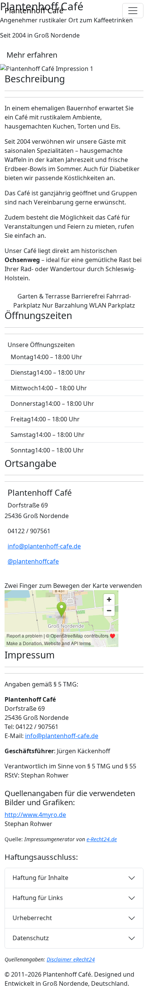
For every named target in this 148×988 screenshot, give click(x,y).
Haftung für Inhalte (40, 877)
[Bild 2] (74, 62)
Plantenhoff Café (34, 10)
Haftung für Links (38, 898)
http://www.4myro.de (35, 815)
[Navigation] (132, 10)
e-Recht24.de (102, 839)
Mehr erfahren (31, 55)
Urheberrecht (32, 918)
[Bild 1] (60, 62)
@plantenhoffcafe (33, 561)
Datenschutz (31, 938)
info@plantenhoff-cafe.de (44, 546)
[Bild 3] (87, 62)
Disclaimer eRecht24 (71, 959)
